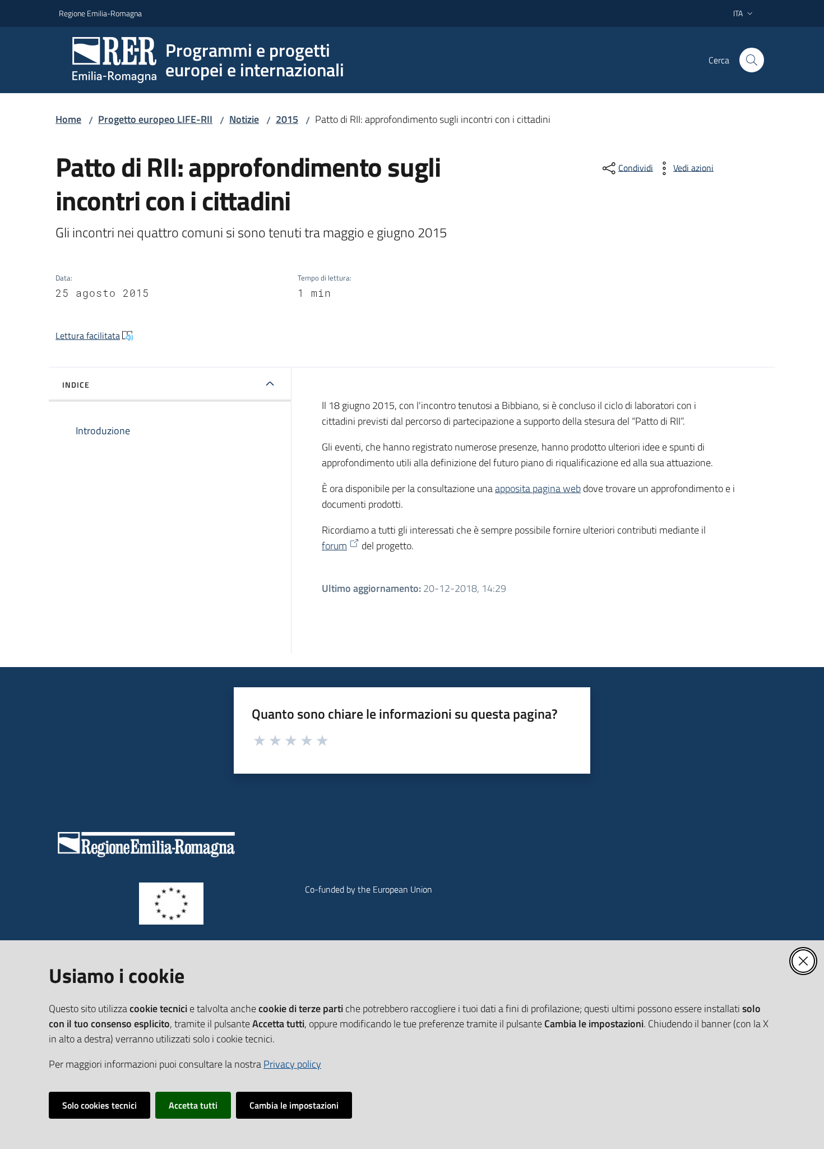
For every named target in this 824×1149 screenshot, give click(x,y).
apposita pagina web (538, 488)
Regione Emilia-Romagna (100, 13)
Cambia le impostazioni (294, 1105)
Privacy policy (292, 1064)
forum (334, 545)
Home (68, 119)
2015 (287, 119)
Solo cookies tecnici (99, 1105)
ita (738, 13)
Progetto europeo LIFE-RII (155, 119)
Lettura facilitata (87, 335)
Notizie (244, 119)
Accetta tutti (193, 1105)
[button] (751, 60)
